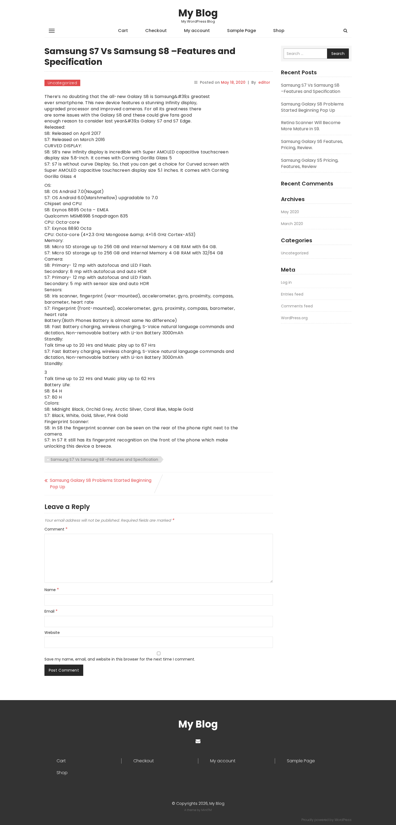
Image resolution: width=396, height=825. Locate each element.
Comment (56, 529)
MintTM (206, 810)
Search (338, 53)
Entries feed (292, 294)
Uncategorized (62, 83)
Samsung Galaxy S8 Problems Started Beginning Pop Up (100, 483)
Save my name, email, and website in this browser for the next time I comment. (119, 659)
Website (52, 632)
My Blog (198, 13)
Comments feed (297, 306)
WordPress (343, 819)
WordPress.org (294, 318)
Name (51, 590)
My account (197, 30)
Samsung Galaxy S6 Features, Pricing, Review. (312, 144)
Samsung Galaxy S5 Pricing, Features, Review (309, 163)
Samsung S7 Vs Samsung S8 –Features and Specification (104, 459)
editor (264, 82)
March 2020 (292, 223)
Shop (278, 30)
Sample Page (241, 30)
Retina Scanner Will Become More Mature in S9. (311, 126)
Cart (123, 30)
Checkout (156, 30)
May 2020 (290, 212)
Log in (286, 282)
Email (51, 611)
